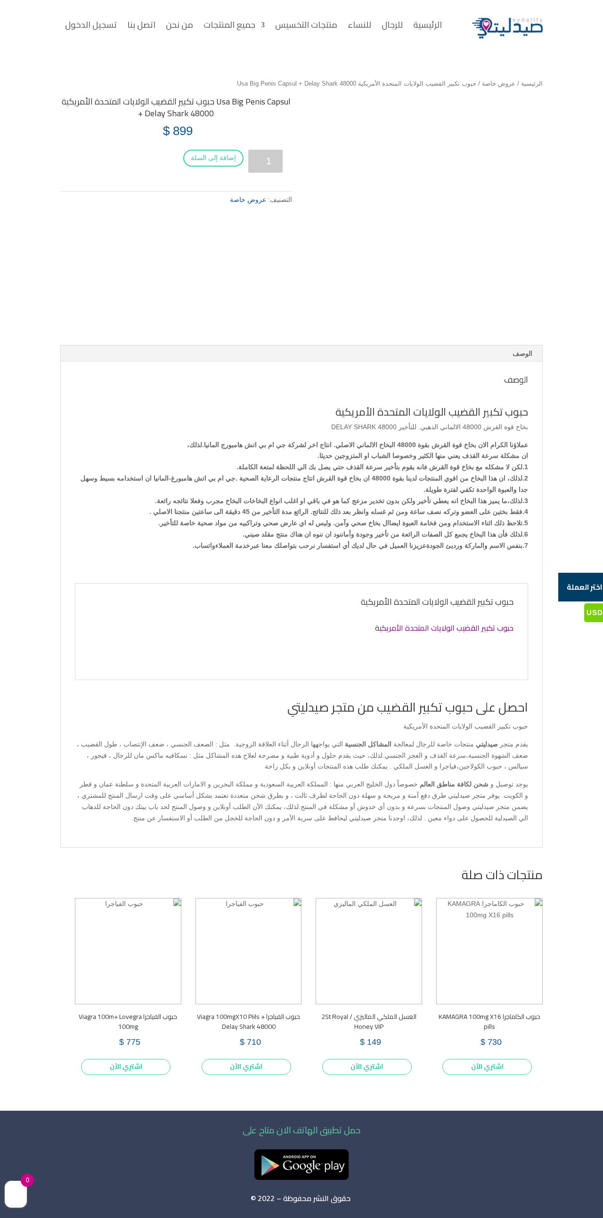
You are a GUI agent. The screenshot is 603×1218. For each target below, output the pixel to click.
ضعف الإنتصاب (143, 744)
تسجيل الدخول (91, 27)
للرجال (392, 27)
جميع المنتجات (229, 27)
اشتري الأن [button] (487, 1066)
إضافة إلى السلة (213, 157)
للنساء (359, 27)
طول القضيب (99, 744)
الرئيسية (427, 27)
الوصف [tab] (522, 353)
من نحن (179, 27)
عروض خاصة (498, 83)
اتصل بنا (141, 27)
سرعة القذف (448, 755)
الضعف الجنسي (192, 744)
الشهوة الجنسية (489, 755)
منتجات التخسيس (306, 27)
